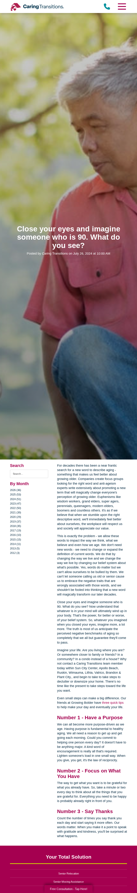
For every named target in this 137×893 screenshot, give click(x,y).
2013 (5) (15, 548)
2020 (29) (15, 516)
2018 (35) (15, 526)
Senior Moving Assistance (68, 881)
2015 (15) (15, 539)
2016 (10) (15, 534)
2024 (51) (15, 499)
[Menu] (121, 6)
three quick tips (113, 702)
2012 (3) (15, 552)
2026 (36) (15, 490)
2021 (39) (15, 512)
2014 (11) (15, 543)
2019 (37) (15, 521)
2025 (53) (15, 494)
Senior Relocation (68, 873)
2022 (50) (15, 508)
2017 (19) (15, 530)
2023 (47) (15, 503)
